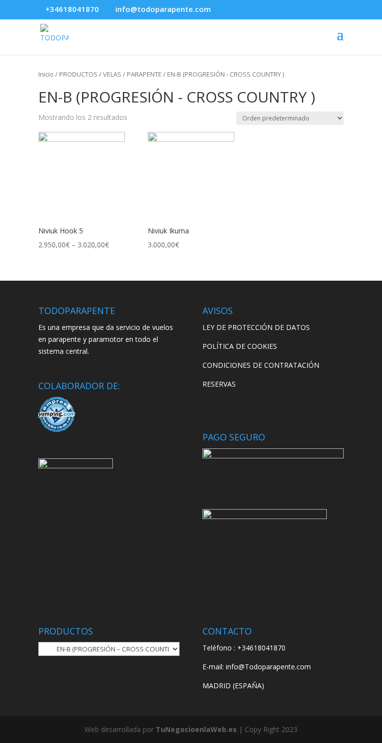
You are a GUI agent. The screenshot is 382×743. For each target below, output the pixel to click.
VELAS (112, 74)
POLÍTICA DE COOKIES (239, 346)
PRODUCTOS (78, 74)
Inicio (46, 74)
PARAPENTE (144, 74)
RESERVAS (219, 384)
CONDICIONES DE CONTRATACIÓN (260, 365)
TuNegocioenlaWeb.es (196, 729)
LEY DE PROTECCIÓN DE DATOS (256, 327)
